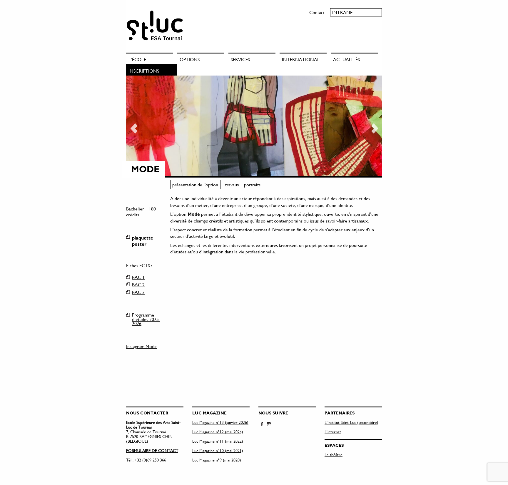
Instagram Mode (141, 346)
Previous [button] (133, 126)
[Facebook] (261, 424)
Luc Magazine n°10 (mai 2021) (217, 450)
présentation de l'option (195, 184)
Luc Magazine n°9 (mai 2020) (216, 460)
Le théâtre (333, 454)
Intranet (343, 12)
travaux (232, 184)
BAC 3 (138, 292)
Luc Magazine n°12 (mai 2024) (217, 432)
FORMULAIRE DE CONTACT (152, 450)
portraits (252, 184)
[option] (254, 127)
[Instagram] (269, 424)
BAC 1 (138, 277)
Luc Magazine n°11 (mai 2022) (217, 441)
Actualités (346, 59)
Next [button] (374, 126)
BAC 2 (138, 284)
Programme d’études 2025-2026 (146, 315)
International (301, 59)
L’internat (333, 432)
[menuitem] (151, 58)
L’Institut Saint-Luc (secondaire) (351, 422)
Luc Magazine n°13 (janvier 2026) (220, 422)
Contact (317, 12)
